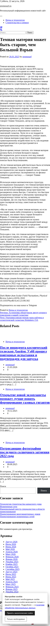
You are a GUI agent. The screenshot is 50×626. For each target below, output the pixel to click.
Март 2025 (11, 584)
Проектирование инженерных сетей (17, 516)
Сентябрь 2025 (12, 569)
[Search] (1, 30)
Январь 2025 (12, 589)
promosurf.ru (5, 6)
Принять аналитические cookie (20, 613)
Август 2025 (11, 572)
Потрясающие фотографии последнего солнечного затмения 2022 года (24, 452)
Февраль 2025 (12, 587)
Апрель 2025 (12, 582)
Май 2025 (10, 579)
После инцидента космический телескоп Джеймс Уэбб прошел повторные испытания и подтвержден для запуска (23, 353)
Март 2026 (11, 554)
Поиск (3, 486)
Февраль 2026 (12, 557)
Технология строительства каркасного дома (21, 504)
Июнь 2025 (11, 577)
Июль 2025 (11, 574)
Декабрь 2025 (12, 562)
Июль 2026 (11, 544)
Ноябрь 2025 (12, 564)
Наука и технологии (15, 20)
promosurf (27, 56)
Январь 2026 (12, 559)
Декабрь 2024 (12, 592)
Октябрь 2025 (12, 567)
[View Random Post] (1, 27)
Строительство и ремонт (17, 22)
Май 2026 (10, 549)
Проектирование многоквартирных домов (20, 514)
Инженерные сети (8, 506)
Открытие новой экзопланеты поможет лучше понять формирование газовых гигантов (25, 398)
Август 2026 (11, 542)
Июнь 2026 (11, 547)
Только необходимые (16, 619)
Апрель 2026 (12, 552)
